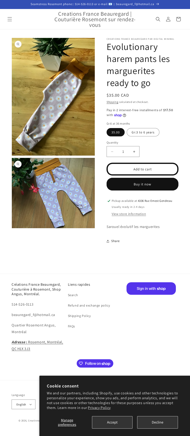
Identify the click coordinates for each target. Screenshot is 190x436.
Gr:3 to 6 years (143, 132)
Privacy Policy (99, 407)
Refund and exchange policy (89, 305)
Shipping (112, 102)
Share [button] (115, 241)
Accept (112, 422)
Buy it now (142, 184)
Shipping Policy (79, 316)
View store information (129, 214)
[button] (10, 19)
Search (73, 295)
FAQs (71, 326)
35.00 (115, 132)
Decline (157, 422)
